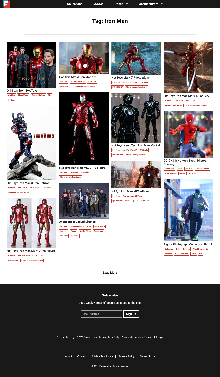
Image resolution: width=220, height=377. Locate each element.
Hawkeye (63, 231)
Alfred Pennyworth (200, 249)
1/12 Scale (83, 337)
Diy (73, 337)
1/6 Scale (11, 100)
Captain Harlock (38, 95)
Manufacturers (148, 3)
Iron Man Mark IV (130, 150)
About (68, 356)
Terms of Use (147, 356)
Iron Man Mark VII (25, 255)
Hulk (89, 226)
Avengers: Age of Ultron (132, 196)
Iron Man (11, 95)
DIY (49, 95)
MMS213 (74, 172)
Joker (179, 169)
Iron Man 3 (22, 188)
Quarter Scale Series (120, 201)
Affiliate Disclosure (102, 356)
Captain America (77, 226)
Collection (169, 249)
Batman (186, 249)
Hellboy (182, 174)
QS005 (135, 201)
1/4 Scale (145, 201)
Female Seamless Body (106, 337)
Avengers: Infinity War (174, 105)
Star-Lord (64, 236)
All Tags (158, 337)
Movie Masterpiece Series (18, 192)
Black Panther (170, 174)
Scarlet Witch (85, 231)
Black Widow (23, 95)
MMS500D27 (13, 260)
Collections (74, 3)
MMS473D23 (191, 100)
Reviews (97, 3)
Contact (81, 356)
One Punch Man (181, 254)
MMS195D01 (35, 188)
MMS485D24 (117, 155)
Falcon (73, 231)
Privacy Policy (126, 356)
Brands (119, 3)
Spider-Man (98, 231)
